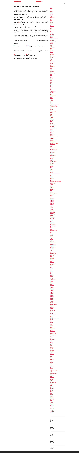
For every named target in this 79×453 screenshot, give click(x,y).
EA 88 (51, 27)
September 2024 (52, 442)
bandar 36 (51, 259)
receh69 (51, 311)
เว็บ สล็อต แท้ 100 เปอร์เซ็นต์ (53, 161)
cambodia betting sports (53, 335)
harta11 (51, 338)
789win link (51, 117)
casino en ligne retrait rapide (53, 128)
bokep (51, 72)
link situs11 (51, 195)
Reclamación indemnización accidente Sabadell (55, 181)
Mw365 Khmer (52, 92)
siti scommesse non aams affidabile (54, 143)
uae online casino (52, 126)
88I (50, 233)
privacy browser (52, 157)
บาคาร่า (51, 358)
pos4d (51, 154)
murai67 (51, 45)
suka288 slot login (52, 198)
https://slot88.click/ (52, 189)
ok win (51, 69)
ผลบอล (51, 197)
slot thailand (51, 43)
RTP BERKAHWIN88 (52, 217)
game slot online (52, 258)
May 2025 (51, 433)
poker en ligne (51, 148)
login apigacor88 (52, 350)
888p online (51, 76)
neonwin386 (51, 22)
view (50, 270)
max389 (19, 22)
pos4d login (51, 158)
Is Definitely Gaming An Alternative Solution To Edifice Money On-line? (31, 46)
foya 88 (51, 353)
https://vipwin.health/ (52, 66)
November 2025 (52, 426)
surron (51, 286)
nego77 (51, 360)
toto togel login (52, 397)
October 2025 (51, 427)
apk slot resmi (52, 388)
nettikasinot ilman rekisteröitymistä (54, 370)
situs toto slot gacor (52, 378)
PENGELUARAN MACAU (53, 183)
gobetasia (51, 308)
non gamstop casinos (52, 17)
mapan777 (51, 112)
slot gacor (51, 42)
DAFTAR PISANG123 (52, 214)
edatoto (51, 46)
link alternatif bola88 (52, 339)
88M (50, 232)
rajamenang (51, 406)
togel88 (51, 118)
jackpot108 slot (52, 285)
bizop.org (51, 316)
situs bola (51, 63)
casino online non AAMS (53, 147)
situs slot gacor (52, 351)
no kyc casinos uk (52, 187)
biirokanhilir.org (52, 359)
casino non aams (52, 249)
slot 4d (51, 266)
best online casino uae (52, 144)
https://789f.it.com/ (52, 50)
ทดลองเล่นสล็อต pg (52, 328)
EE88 (51, 261)
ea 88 (51, 75)
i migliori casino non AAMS (53, 105)
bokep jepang (51, 166)
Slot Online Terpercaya (52, 134)
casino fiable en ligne (52, 124)
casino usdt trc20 (52, 246)
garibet (51, 309)
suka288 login (52, 163)
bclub (51, 48)
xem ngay (51, 78)
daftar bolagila (52, 71)
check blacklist (52, 399)
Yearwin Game (52, 240)
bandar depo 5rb (52, 275)
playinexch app (52, 237)
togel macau (51, 357)
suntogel (51, 324)
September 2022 (52, 447)
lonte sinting (51, 390)
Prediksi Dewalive (52, 347)
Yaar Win (51, 102)
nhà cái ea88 (51, 53)
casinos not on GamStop (53, 95)
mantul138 (51, 362)
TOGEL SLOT (51, 402)
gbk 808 (51, 59)
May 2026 (51, 419)
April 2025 (51, 434)
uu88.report (51, 16)
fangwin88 (51, 192)
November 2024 (52, 440)
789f (50, 55)
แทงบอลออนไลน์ (52, 39)
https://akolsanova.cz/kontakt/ (53, 304)
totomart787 (51, 235)
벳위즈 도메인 (52, 241)
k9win (51, 31)
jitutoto (51, 376)
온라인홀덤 (51, 129)
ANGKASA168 (52, 301)
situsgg (51, 28)
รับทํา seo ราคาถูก (52, 122)
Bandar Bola (51, 368)
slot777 (51, 32)
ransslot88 (51, 220)
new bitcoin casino (52, 223)
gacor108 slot (51, 283)
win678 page (51, 77)
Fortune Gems (52, 210)
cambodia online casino (53, 314)
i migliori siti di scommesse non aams (54, 104)
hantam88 (51, 96)
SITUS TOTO (51, 325)
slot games (51, 239)
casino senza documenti (53, 111)
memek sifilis (51, 401)
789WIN (51, 82)
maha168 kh (51, 33)
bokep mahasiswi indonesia (53, 230)
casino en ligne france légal (53, 125)
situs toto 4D (51, 132)
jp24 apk (51, 86)
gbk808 (51, 345)
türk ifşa (51, 374)
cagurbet (51, 10)
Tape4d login (51, 209)
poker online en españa (52, 244)
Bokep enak (51, 146)
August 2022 (51, 448)
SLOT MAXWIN (52, 200)
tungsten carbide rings (52, 252)
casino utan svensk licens (53, 263)
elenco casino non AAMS (53, 332)
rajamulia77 (51, 11)
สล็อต (51, 196)
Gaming (14, 45)
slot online (51, 120)
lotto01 (51, 385)
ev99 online (51, 52)
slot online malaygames (53, 382)
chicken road (51, 8)
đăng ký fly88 (51, 178)
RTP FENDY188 (52, 219)
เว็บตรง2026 (51, 170)
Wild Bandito (51, 180)
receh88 (51, 206)
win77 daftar (51, 14)
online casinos (52, 262)
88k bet (51, 68)
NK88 (51, 65)
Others (29, 45)
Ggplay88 (51, 383)
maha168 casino (52, 34)
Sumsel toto (51, 164)
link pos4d (51, 171)
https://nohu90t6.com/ (52, 29)
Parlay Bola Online (52, 315)
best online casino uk (52, 264)
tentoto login (51, 268)
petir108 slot (51, 404)
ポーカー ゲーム (52, 137)
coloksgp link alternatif (52, 331)
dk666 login (51, 278)
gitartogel (51, 135)
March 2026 (51, 421)
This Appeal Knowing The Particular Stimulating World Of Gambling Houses (43, 46)
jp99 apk (51, 89)
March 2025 (51, 435)
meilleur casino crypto (52, 127)
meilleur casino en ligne (53, 247)
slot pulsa (51, 322)
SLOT (51, 49)
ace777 (51, 9)
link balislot (51, 145)
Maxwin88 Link (52, 377)
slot (50, 381)
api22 (51, 7)
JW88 (51, 81)
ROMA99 (51, 229)
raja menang (51, 407)
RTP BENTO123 (52, 218)
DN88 (51, 20)
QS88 (51, 83)
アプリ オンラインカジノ (53, 242)
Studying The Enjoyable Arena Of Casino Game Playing (30, 56)
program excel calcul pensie (53, 373)
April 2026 (51, 420)
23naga (51, 168)
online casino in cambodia (53, 279)
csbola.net (51, 391)
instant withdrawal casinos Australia (54, 318)
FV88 (51, 19)
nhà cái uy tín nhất (52, 243)
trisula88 (51, 361)
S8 (50, 51)
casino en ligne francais (53, 141)
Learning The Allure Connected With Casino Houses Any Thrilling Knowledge (19, 46)
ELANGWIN (51, 215)
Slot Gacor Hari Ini (52, 151)
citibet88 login (52, 410)
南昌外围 (51, 186)
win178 (51, 99)
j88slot (51, 221)
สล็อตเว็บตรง (51, 337)
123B (51, 238)
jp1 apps (51, 344)
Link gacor (51, 302)
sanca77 (51, 97)
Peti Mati (51, 384)
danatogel (51, 396)
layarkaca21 (51, 313)
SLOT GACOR (51, 287)
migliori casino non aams (53, 253)
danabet (51, 269)
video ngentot (51, 101)
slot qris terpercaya (52, 212)
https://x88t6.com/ (52, 30)
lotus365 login (52, 260)
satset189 (51, 236)
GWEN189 (51, 207)
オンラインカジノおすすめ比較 (53, 193)
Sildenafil (51, 169)
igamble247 (51, 36)
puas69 (51, 115)
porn (50, 94)
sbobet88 (51, 356)
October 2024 (51, 441)
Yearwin (51, 250)
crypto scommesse (52, 152)
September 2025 (52, 428)
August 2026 (51, 415)
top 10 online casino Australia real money (54, 173)
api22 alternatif (52, 138)
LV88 (51, 80)
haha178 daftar (52, 255)
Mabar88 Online (52, 387)
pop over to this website (53, 155)
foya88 (51, 190)
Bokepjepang (51, 276)
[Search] (64, 3)
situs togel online (52, 307)
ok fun (51, 74)
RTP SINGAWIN (52, 216)
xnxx (50, 365)
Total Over (51, 100)
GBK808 (51, 371)
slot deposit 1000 (52, 379)
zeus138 (51, 312)
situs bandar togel (52, 411)
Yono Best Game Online (53, 226)
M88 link (51, 25)
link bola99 (51, 319)
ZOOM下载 (51, 281)
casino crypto (51, 140)
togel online (51, 160)
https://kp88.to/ (52, 54)
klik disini (51, 327)
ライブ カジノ (52, 131)
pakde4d (51, 114)
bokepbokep (51, 367)
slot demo (51, 184)
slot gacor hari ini (52, 40)
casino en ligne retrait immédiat (53, 149)
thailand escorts (52, 354)
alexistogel (51, 98)
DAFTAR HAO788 (52, 26)
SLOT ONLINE (51, 213)
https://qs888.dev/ (52, 194)
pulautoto (51, 177)
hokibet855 (51, 60)
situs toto (51, 174)
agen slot (51, 23)
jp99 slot (51, 88)
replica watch (51, 342)
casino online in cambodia (53, 91)
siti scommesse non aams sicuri (53, 106)
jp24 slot (51, 85)
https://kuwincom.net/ (52, 56)
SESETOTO (51, 227)
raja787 (51, 282)
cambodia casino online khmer (53, 334)
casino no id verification (53, 224)
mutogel (51, 321)
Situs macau (51, 272)
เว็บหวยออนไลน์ (52, 403)
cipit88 (51, 191)
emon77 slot (51, 37)
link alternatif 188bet (52, 310)
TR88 (51, 79)
